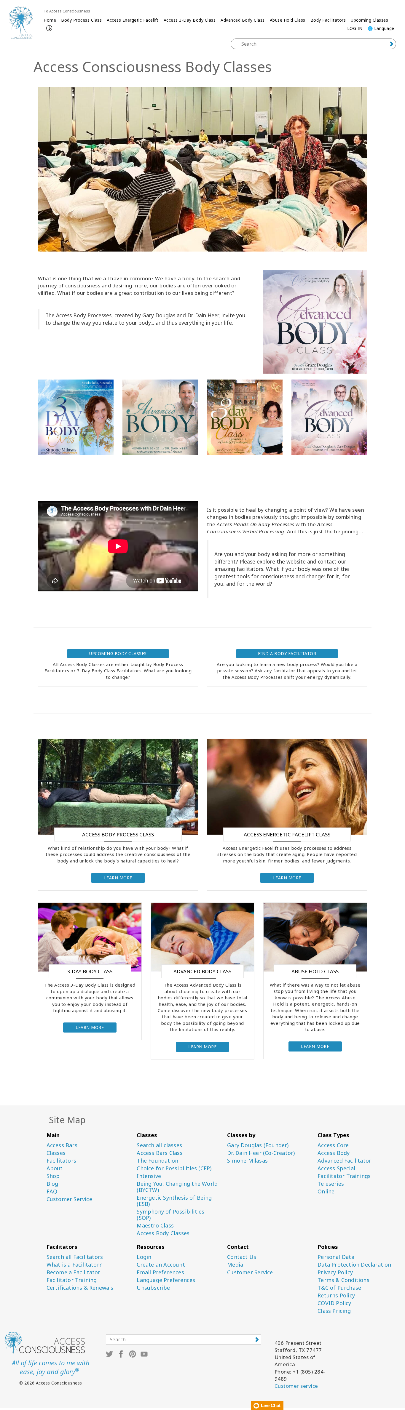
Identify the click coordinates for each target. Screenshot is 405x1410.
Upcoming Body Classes (118, 653)
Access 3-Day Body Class (190, 20)
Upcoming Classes (369, 20)
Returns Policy (336, 1295)
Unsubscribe (153, 1288)
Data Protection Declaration (354, 1265)
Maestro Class (155, 1225)
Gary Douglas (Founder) (257, 1145)
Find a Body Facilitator (287, 653)
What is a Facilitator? (74, 1265)
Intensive (149, 1176)
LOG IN (355, 28)
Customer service (296, 1385)
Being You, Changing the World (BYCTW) (177, 1187)
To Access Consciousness (67, 11)
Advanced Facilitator (344, 1161)
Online (326, 1191)
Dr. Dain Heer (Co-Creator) (261, 1153)
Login (144, 1257)
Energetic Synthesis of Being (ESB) (174, 1201)
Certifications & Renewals (80, 1288)
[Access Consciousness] (21, 22)
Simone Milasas (247, 1161)
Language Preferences (166, 1280)
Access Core (333, 1145)
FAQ (52, 1191)
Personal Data (336, 1257)
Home (50, 20)
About (55, 1168)
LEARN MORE (118, 878)
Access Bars (62, 1145)
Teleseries (331, 1184)
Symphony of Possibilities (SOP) (170, 1215)
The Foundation (157, 1161)
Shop (53, 1176)
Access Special (336, 1168)
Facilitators (61, 1161)
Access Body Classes (163, 1233)
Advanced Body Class (243, 20)
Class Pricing (334, 1311)
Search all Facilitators (75, 1257)
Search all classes (159, 1145)
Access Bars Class (159, 1153)
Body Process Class (81, 20)
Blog (52, 1184)
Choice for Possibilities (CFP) (174, 1168)
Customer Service (69, 1199)
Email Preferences (160, 1272)
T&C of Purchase (339, 1288)
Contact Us (241, 1257)
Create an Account (161, 1265)
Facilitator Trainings (344, 1176)
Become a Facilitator (74, 1272)
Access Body (334, 1153)
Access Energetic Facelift (133, 20)
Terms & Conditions (343, 1280)
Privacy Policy (335, 1272)
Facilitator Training (72, 1280)
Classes (56, 1153)
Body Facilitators (328, 20)
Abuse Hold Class (287, 20)
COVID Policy (334, 1303)
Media (235, 1265)
